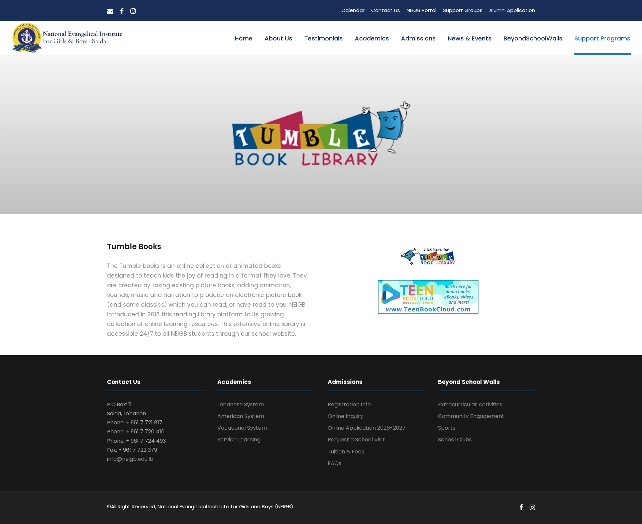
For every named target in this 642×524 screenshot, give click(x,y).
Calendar (352, 10)
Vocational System (242, 428)
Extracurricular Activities (470, 404)
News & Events (470, 38)
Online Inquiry (345, 416)
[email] (110, 11)
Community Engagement (471, 416)
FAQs (334, 463)
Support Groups (463, 10)
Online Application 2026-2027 (367, 428)
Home (243, 38)
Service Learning (238, 439)
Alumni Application (512, 10)
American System (240, 416)
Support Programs (602, 38)
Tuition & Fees (346, 451)
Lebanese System (240, 404)
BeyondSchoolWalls (533, 38)
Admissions (418, 38)
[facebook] (122, 11)
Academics (372, 38)
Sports (446, 428)
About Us (278, 38)
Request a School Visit (356, 439)
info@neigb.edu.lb (130, 459)
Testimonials (323, 38)
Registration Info (349, 404)
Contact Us (385, 10)
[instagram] (133, 11)
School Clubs (455, 439)
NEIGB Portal (421, 10)
